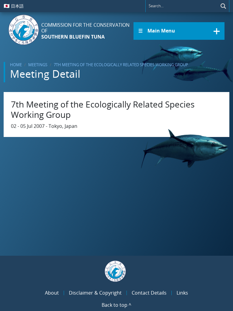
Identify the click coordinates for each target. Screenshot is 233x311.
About (52, 292)
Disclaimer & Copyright (95, 292)
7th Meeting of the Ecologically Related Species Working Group (121, 64)
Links (182, 292)
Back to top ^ (116, 305)
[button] (179, 31)
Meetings (37, 64)
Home (16, 64)
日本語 (14, 5)
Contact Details (149, 292)
